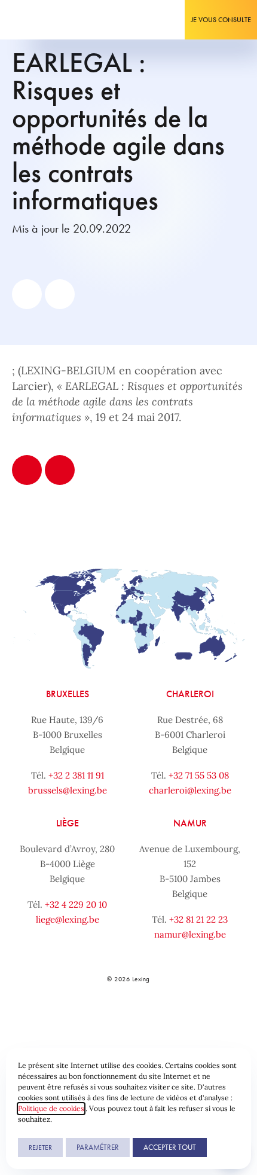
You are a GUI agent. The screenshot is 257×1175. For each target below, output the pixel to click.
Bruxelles (67, 694)
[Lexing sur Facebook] (87, 1020)
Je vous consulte (221, 20)
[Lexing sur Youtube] (167, 1020)
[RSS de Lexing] (194, 1020)
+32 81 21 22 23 (198, 919)
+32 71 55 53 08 (199, 775)
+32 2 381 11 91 (76, 775)
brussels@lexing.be (67, 790)
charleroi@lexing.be (190, 790)
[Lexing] (45, 19)
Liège (67, 823)
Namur (190, 823)
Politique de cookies (51, 1108)
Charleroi (190, 694)
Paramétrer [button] (98, 1147)
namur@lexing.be (190, 934)
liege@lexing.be (67, 919)
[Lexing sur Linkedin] (114, 1020)
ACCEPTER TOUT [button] (169, 1147)
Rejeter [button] (40, 1147)
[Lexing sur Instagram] (140, 1020)
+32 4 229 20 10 (76, 904)
